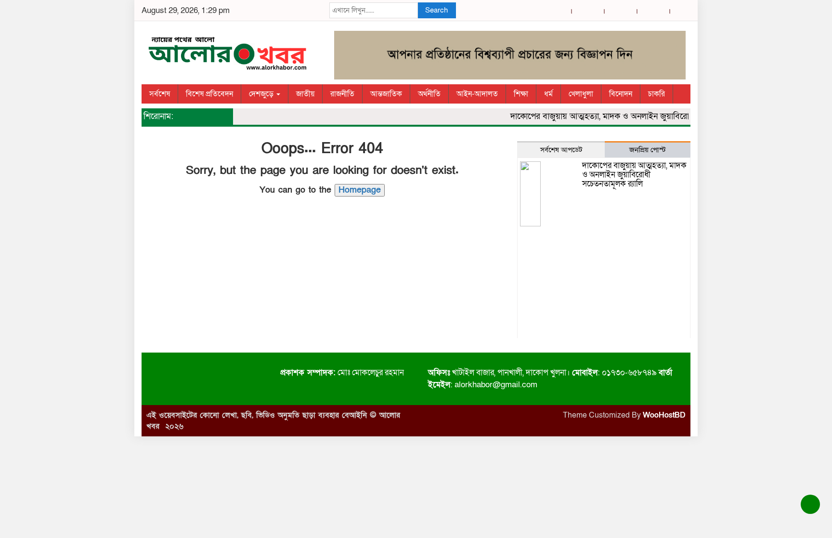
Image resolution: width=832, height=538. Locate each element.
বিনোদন (620, 94)
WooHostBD (664, 415)
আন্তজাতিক (386, 94)
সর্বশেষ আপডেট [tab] (561, 150)
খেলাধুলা (581, 94)
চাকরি (656, 94)
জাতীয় (305, 94)
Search (436, 10)
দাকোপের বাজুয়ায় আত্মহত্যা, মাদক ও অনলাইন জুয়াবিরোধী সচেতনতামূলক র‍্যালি (631, 116)
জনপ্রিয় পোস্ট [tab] (647, 150)
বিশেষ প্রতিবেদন (209, 94)
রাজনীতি (342, 94)
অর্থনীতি (429, 94)
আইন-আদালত (477, 94)
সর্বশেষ (159, 94)
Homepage (359, 190)
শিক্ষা (521, 94)
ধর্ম (548, 94)
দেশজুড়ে (262, 94)
